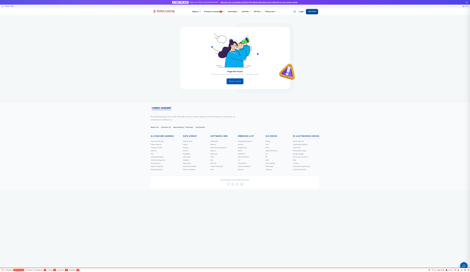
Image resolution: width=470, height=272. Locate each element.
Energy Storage (298, 154)
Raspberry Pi (242, 147)
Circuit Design (270, 163)
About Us (155, 127)
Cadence (268, 169)
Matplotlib (186, 154)
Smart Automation (244, 166)
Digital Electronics (271, 151)
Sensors (240, 169)
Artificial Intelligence (158, 160)
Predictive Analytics (190, 166)
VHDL (267, 144)
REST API (213, 163)
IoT (239, 160)
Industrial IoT (242, 163)
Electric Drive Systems (300, 157)
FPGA (267, 147)
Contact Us (166, 127)
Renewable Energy (299, 151)
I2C (266, 154)
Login (301, 11)
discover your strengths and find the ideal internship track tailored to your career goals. (259, 2)
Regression (187, 163)
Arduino (240, 144)
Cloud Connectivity (299, 169)
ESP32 (240, 151)
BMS (294, 160)
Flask (212, 157)
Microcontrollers (243, 157)
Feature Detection (157, 166)
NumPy (185, 151)
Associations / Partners (183, 127)
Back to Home (235, 81)
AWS (212, 169)
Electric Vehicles (298, 141)
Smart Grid (296, 147)
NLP (152, 154)
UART (267, 160)
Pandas (185, 147)
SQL (211, 160)
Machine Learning (157, 141)
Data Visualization (189, 169)
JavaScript (214, 141)
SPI (266, 157)
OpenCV (154, 151)
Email (465, 6)
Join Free (312, 11)
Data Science (187, 141)
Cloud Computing (216, 166)
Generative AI (155, 163)
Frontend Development (218, 147)
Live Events (200, 127)
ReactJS (213, 144)
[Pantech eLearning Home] (164, 11)
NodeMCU (241, 154)
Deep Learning (156, 144)
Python (185, 144)
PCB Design (269, 166)
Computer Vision (156, 147)
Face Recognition (157, 169)
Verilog (267, 141)
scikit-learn (187, 157)
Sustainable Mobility (300, 144)
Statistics (186, 160)
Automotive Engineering (301, 166)
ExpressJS (213, 154)
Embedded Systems (245, 141)
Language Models (157, 157)
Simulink (296, 163)
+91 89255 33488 (8, 6)
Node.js (213, 151)
